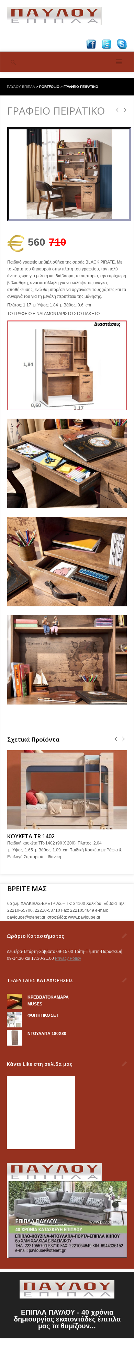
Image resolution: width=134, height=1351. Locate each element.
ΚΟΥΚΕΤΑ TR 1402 (31, 836)
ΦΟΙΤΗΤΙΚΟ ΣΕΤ (42, 1015)
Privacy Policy (68, 958)
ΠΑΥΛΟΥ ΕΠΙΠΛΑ (21, 87)
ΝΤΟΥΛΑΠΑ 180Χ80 (46, 1033)
